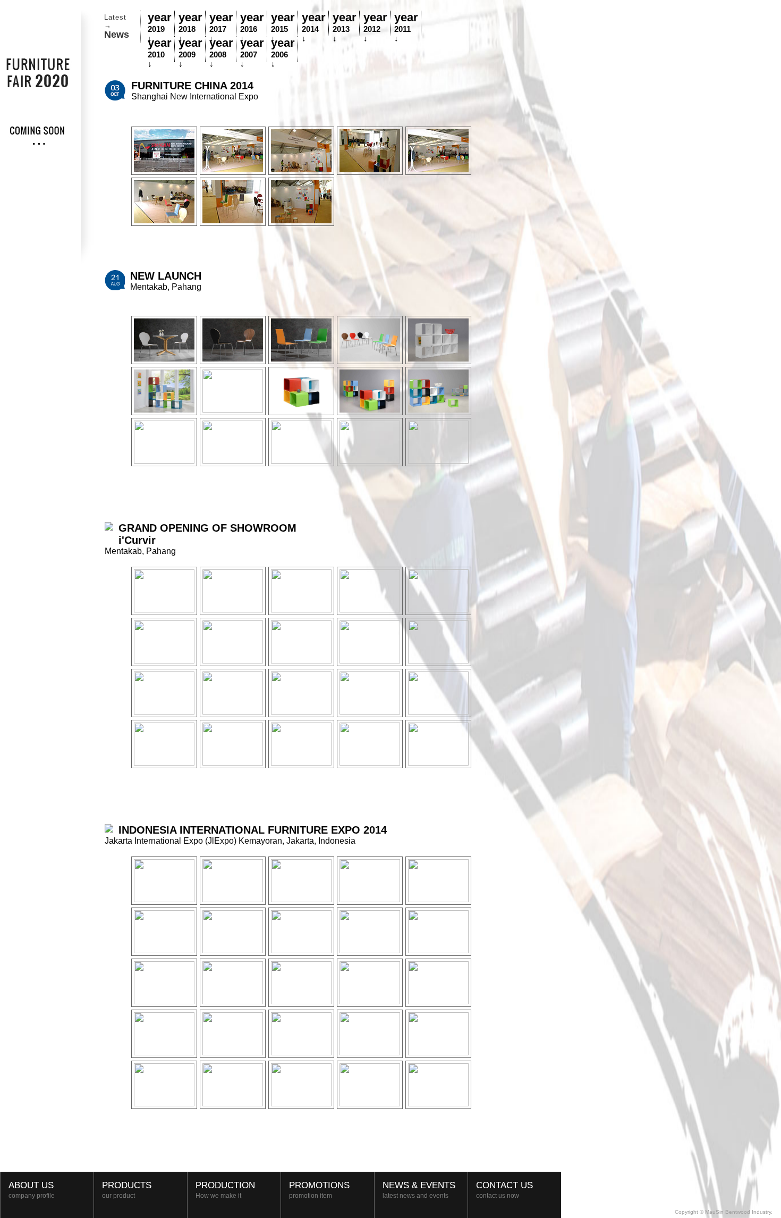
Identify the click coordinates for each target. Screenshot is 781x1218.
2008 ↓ (221, 49)
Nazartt (765, 1200)
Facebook (746, 1200)
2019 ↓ (160, 23)
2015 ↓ (283, 23)
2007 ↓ (252, 49)
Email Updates (727, 1200)
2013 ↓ (344, 23)
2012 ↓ (375, 23)
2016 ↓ (252, 23)
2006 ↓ (283, 49)
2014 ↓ (314, 23)
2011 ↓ (406, 23)
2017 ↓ (221, 23)
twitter (708, 1200)
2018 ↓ (190, 23)
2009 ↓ (190, 49)
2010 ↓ (160, 49)
